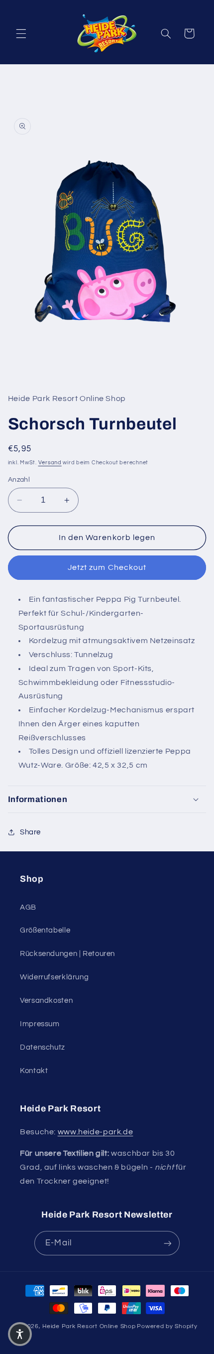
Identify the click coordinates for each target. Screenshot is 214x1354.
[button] (20, 33)
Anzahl (19, 479)
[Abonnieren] (167, 1243)
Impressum (40, 1024)
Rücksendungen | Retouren (67, 953)
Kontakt (34, 1071)
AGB (28, 907)
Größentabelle (45, 930)
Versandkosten (46, 1000)
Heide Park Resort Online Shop (88, 1326)
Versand (50, 462)
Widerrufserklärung (54, 977)
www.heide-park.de (95, 1132)
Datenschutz (42, 1047)
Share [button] (30, 832)
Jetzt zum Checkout (107, 567)
